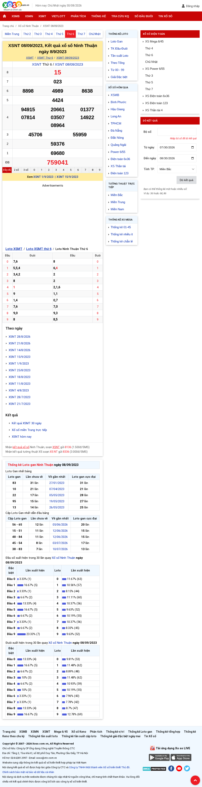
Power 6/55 (118, 152)
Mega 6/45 (61, 731)
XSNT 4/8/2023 (19, 390)
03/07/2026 (60, 543)
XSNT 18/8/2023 (19, 377)
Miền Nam (117, 209)
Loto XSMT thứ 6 (38, 249)
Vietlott (58, 16)
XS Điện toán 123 (156, 103)
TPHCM (116, 123)
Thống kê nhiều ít (122, 234)
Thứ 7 (149, 89)
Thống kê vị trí (115, 731)
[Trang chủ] (4, 16)
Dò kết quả (186, 180)
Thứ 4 (149, 48)
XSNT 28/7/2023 (19, 397)
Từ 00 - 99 (117, 70)
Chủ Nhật (151, 61)
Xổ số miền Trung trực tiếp (29, 430)
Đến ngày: (150, 158)
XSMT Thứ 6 (45, 57)
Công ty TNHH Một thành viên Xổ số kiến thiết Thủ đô (99, 767)
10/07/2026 (60, 549)
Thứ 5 (149, 82)
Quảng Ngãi (118, 144)
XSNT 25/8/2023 (19, 370)
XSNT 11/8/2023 (19, 383)
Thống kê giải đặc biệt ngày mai (120, 736)
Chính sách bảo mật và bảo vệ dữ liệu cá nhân (28, 772)
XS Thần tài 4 (154, 110)
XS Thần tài (118, 166)
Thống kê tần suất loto (43, 736)
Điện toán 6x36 (120, 159)
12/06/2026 (60, 531)
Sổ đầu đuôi (144, 16)
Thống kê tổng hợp (168, 731)
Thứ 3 (149, 75)
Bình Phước (118, 102)
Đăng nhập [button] (193, 6)
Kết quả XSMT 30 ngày (26, 423)
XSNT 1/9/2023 (43, 176)
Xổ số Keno (78, 731)
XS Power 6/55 (155, 68)
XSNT (36, 64)
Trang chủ (9, 731)
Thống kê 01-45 (121, 227)
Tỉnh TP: (149, 169)
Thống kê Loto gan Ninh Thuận (30, 465)
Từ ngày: (149, 147)
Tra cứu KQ (120, 16)
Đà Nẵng (116, 130)
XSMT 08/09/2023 (67, 57)
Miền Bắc (117, 195)
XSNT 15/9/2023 (67, 176)
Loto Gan (117, 41)
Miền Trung (118, 202)
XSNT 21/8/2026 (19, 343)
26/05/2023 (56, 507)
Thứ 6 (149, 55)
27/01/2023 (56, 483)
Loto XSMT (14, 249)
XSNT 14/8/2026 (19, 350)
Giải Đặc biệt (119, 77)
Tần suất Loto (119, 55)
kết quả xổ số (21, 447)
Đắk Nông (117, 137)
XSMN (29, 16)
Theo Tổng (117, 62)
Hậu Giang (117, 109)
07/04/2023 (56, 489)
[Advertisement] (52, 215)
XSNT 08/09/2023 (69, 64)
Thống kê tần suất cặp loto (79, 736)
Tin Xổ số (165, 16)
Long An (116, 116)
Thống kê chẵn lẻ (122, 241)
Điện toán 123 (119, 173)
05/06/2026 (60, 524)
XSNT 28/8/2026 (19, 336)
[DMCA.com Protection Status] (154, 769)
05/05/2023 (56, 495)
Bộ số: (148, 132)
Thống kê (98, 16)
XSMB (16, 16)
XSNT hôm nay (21, 436)
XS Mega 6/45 (154, 41)
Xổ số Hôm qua (118, 87)
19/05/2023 (56, 501)
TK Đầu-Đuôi (119, 48)
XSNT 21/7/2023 (19, 404)
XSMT (42, 16)
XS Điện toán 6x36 (157, 96)
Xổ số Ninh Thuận (63, 558)
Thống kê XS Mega (120, 219)
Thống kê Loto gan (140, 731)
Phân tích (78, 16)
